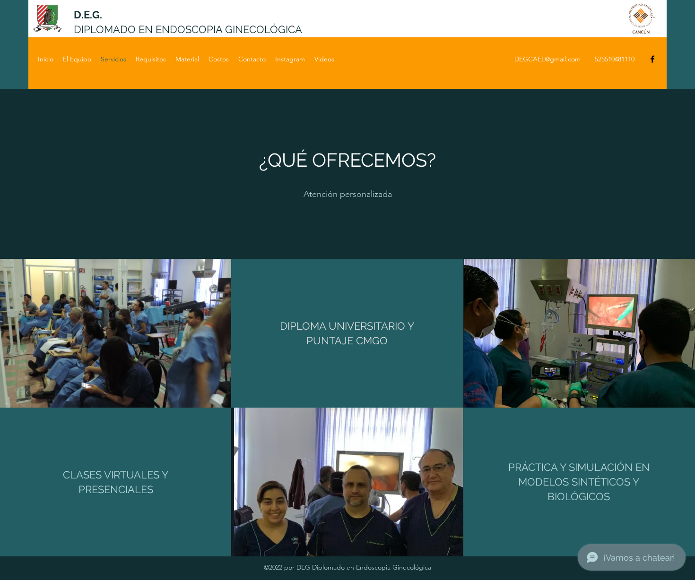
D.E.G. (88, 15)
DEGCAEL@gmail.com (547, 59)
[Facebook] (652, 59)
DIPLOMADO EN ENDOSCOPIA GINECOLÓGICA (188, 29)
